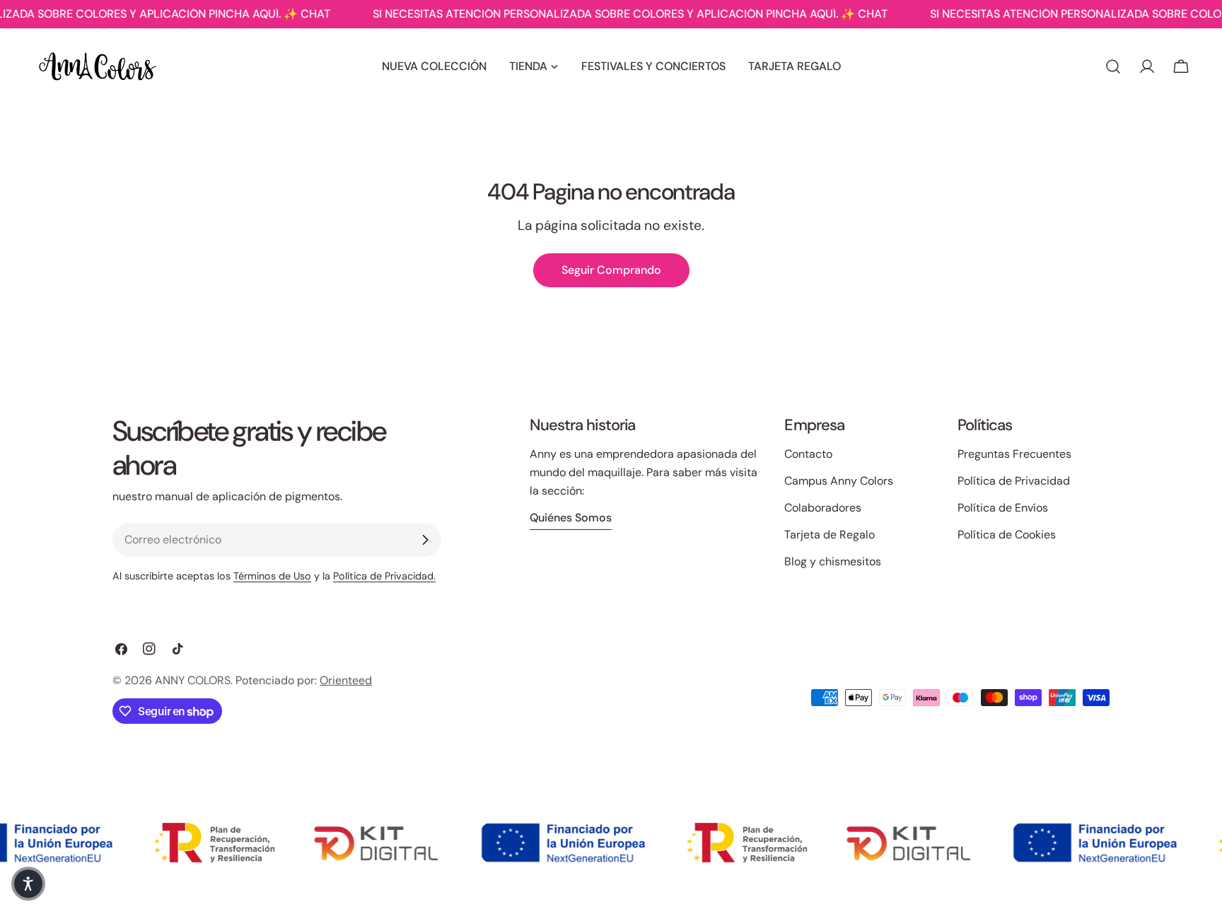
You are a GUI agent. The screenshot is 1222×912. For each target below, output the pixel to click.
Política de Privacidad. (384, 576)
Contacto (808, 453)
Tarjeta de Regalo (829, 534)
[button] (28, 884)
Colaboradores (822, 507)
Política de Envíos (1003, 507)
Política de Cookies (1007, 534)
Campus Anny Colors (838, 480)
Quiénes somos (571, 517)
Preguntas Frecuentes (1014, 453)
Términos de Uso (272, 576)
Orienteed (346, 680)
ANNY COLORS (193, 680)
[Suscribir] (425, 540)
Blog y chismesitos (832, 561)
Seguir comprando (611, 269)
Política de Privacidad (1014, 480)
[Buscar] (1113, 66)
